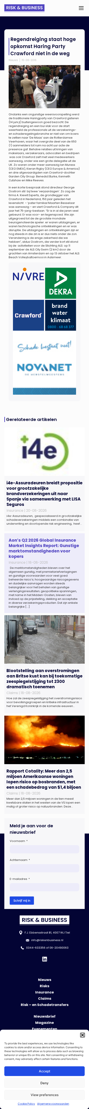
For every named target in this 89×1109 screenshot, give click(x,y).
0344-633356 (35, 948)
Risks (44, 986)
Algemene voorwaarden (53, 1104)
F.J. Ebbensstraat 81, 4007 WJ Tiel (47, 933)
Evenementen (44, 1028)
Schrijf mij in (21, 900)
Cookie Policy (26, 1104)
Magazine (44, 1022)
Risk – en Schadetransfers (44, 1004)
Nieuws (13, 60)
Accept (44, 1071)
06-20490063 (58, 948)
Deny (44, 1083)
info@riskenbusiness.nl (47, 940)
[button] (82, 1035)
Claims (44, 998)
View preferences (45, 1095)
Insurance (44, 992)
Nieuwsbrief (45, 1016)
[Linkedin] (44, 959)
